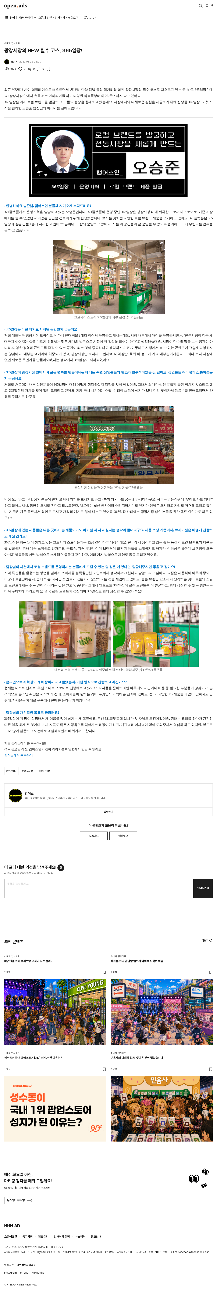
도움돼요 (94, 836)
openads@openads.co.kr (194, 1252)
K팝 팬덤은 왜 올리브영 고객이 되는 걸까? (28, 961)
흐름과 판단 (45, 17)
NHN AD (12, 1225)
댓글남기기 (203, 888)
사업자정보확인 (47, 1252)
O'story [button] (89, 17)
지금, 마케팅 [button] (25, 17)
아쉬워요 (123, 836)
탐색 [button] (12, 17)
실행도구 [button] (73, 17)
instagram (10, 1272)
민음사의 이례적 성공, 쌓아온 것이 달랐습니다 (137, 1057)
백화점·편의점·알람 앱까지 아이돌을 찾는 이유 (137, 961)
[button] (207, 940)
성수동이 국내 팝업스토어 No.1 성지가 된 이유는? (33, 1057)
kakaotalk (38, 1272)
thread (24, 1272)
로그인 (209, 5)
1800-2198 (161, 1252)
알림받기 (108, 811)
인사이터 (60, 17)
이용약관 (9, 1265)
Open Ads (15, 6)
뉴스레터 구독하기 (16, 1200)
